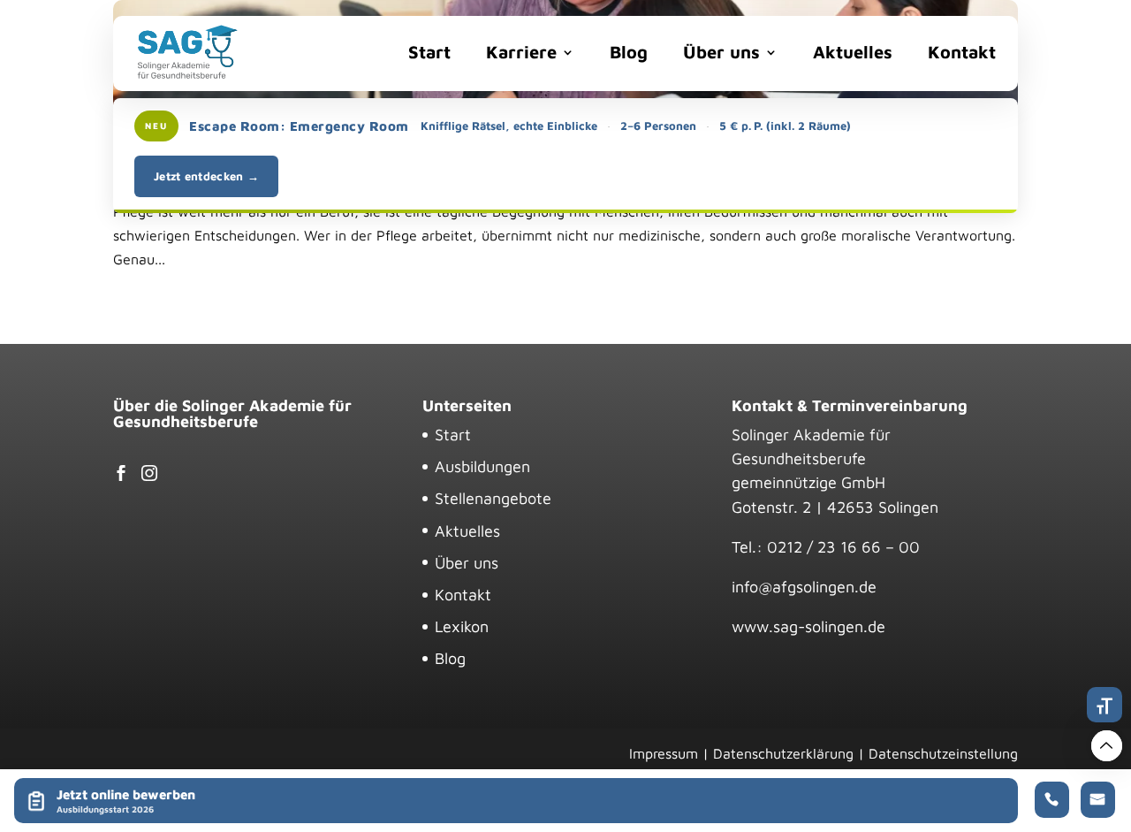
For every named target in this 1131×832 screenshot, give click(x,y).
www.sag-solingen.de (808, 626)
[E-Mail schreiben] (1097, 801)
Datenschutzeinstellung (943, 753)
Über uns (721, 52)
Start (429, 52)
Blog (629, 52)
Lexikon (462, 626)
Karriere (521, 52)
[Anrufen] (1051, 801)
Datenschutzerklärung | (788, 753)
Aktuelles (852, 52)
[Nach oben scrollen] (1106, 745)
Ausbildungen (482, 466)
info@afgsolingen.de (804, 586)
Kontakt (962, 52)
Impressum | (669, 753)
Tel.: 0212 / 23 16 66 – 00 (826, 547)
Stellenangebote (493, 498)
